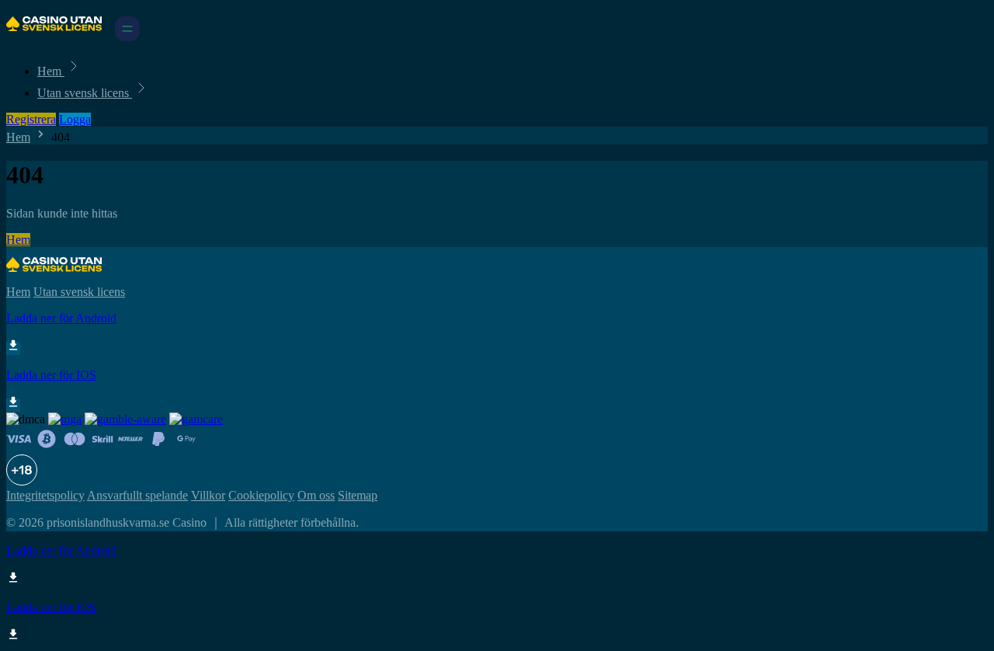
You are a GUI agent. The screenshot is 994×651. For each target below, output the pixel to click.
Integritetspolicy (45, 495)
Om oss (316, 495)
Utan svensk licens (84, 92)
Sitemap (357, 495)
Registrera (31, 119)
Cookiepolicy (261, 495)
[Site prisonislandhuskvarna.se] (59, 37)
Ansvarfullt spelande (137, 495)
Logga (75, 119)
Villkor (208, 495)
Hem (50, 71)
